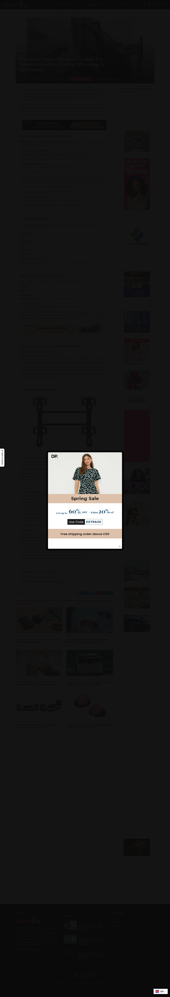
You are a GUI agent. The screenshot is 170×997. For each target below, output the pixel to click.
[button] (2, 458)
